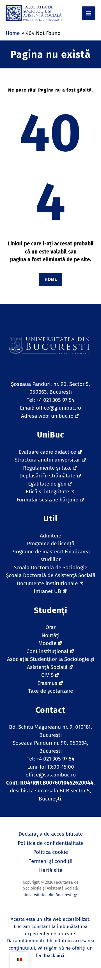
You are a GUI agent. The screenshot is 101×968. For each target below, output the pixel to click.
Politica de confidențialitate (51, 843)
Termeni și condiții (50, 861)
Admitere (50, 535)
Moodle (47, 643)
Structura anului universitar (47, 459)
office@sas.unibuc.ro (51, 774)
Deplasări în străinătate (47, 475)
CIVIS (47, 675)
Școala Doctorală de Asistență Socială (50, 575)
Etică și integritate (47, 491)
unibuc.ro (62, 416)
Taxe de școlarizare (50, 691)
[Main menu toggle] (89, 13)
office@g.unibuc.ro (58, 408)
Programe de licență (50, 543)
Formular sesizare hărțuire (47, 499)
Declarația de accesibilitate (51, 834)
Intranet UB (47, 591)
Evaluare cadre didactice (47, 452)
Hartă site (50, 870)
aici (60, 956)
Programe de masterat (37, 551)
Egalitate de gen (47, 484)
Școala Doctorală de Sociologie (50, 567)
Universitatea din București (48, 895)
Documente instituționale (47, 583)
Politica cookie (50, 852)
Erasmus (47, 683)
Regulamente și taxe (47, 468)
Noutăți (50, 635)
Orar (50, 627)
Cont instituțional (47, 651)
